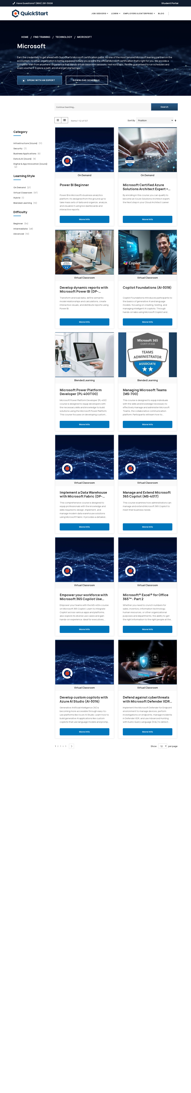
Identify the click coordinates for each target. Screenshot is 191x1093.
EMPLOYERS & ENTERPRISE (138, 13)
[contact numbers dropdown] (172, 13)
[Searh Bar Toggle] (176, 13)
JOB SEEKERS (98, 13)
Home (24, 37)
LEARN (114, 13)
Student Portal (169, 3)
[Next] (71, 746)
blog (161, 13)
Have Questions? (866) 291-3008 (34, 3)
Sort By (131, 120)
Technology (63, 37)
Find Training (41, 37)
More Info (84, 219)
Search (164, 106)
